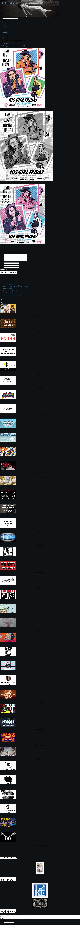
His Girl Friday (22, 247)
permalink (41, 247)
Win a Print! (5, 32)
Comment (2, 260)
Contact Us (5, 27)
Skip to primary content (4, 22)
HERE (18, 285)
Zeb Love (23, 45)
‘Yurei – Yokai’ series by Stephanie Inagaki (11, 292)
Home (4, 24)
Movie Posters (12, 247)
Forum (4, 28)
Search (1, 18)
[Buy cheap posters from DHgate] (8, 541)
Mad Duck (2, 45)
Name (1, 263)
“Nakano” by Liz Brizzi (7, 288)
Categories (2, 922)
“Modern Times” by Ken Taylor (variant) (10, 290)
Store (4, 29)
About (4, 25)
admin (13, 43)
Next (6, 37)
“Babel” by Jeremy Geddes (8, 284)
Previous (2, 37)
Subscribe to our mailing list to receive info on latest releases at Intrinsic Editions (15, 915)
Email (1, 265)
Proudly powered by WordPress (6, 923)
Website (1, 267)
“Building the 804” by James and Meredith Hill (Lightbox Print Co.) (15, 286)
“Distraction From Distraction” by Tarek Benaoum (12, 294)
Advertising (5, 26)
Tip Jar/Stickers (8, 31)
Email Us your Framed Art (10, 33)
